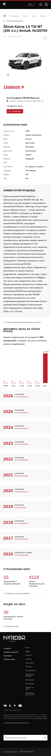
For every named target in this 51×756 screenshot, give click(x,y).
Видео (28, 651)
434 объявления (21, 492)
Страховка (30, 684)
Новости (29, 655)
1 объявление (20, 508)
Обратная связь (9, 659)
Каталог (29, 667)
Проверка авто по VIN (30, 694)
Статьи (28, 659)
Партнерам (8, 656)
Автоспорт (30, 663)
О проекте (7, 648)
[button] (44, 74)
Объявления (31, 670)
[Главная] (4, 16)
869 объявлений (21, 476)
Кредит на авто (30, 688)
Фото (28, 648)
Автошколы (30, 680)
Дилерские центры (30, 675)
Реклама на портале (11, 652)
